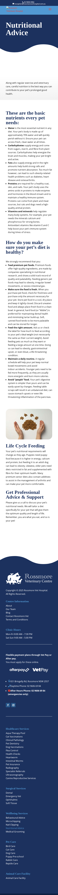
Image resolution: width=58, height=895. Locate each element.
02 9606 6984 (29, 2)
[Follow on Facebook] (8, 705)
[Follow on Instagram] (13, 705)
